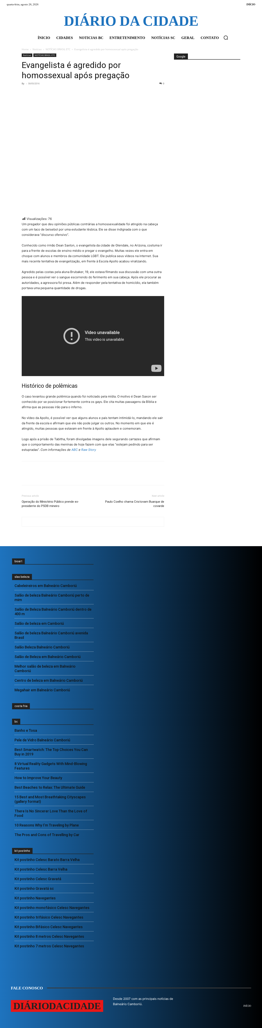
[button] (226, 37)
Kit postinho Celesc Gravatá (38, 879)
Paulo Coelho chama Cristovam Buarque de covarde (134, 504)
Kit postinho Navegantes (35, 898)
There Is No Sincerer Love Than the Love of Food (51, 813)
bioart (18, 561)
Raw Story (88, 450)
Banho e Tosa (26, 730)
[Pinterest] (45, 93)
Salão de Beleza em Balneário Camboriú (48, 657)
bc (16, 721)
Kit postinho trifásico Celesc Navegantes (49, 917)
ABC (74, 450)
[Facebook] (26, 93)
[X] (35, 93)
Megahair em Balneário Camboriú (42, 690)
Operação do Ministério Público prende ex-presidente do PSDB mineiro (50, 504)
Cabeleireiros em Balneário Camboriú (46, 586)
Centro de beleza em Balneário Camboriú (49, 680)
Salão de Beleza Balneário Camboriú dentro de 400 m (53, 611)
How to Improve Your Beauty (38, 778)
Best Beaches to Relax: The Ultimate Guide (50, 787)
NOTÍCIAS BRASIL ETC (58, 49)
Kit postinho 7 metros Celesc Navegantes (49, 946)
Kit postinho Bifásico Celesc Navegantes (49, 927)
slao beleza (22, 576)
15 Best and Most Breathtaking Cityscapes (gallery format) (50, 799)
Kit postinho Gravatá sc (34, 888)
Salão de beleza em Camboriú (39, 623)
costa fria (21, 706)
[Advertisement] (206, 75)
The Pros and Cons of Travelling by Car (47, 835)
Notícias (37, 49)
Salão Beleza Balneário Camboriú (42, 647)
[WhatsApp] (54, 93)
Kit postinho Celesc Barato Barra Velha (47, 860)
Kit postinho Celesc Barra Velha (41, 869)
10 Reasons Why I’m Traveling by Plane (47, 825)
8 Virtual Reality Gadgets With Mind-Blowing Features (51, 766)
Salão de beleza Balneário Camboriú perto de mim (52, 597)
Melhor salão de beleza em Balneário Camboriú (45, 668)
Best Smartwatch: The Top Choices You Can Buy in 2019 (51, 751)
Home (25, 49)
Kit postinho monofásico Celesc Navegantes (52, 907)
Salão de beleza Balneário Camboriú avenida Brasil (51, 635)
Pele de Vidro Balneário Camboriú (42, 740)
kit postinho (22, 850)
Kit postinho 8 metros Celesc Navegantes (49, 936)
